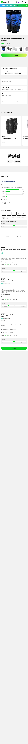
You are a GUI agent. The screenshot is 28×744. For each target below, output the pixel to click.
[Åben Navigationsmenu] (25, 2)
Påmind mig (13, 55)
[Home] (5, 2)
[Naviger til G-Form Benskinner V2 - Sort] (20, 49)
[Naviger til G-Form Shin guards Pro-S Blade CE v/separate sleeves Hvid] (15, 49)
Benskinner (17, 161)
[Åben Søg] (16, 2)
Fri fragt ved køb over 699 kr (11, 68)
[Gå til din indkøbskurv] (22, 2)
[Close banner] (26, 5)
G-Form (9, 161)
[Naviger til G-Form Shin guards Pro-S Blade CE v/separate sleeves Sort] (9, 49)
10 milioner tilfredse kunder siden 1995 (13, 73)
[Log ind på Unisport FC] (19, 2)
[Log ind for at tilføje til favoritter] (20, 117)
